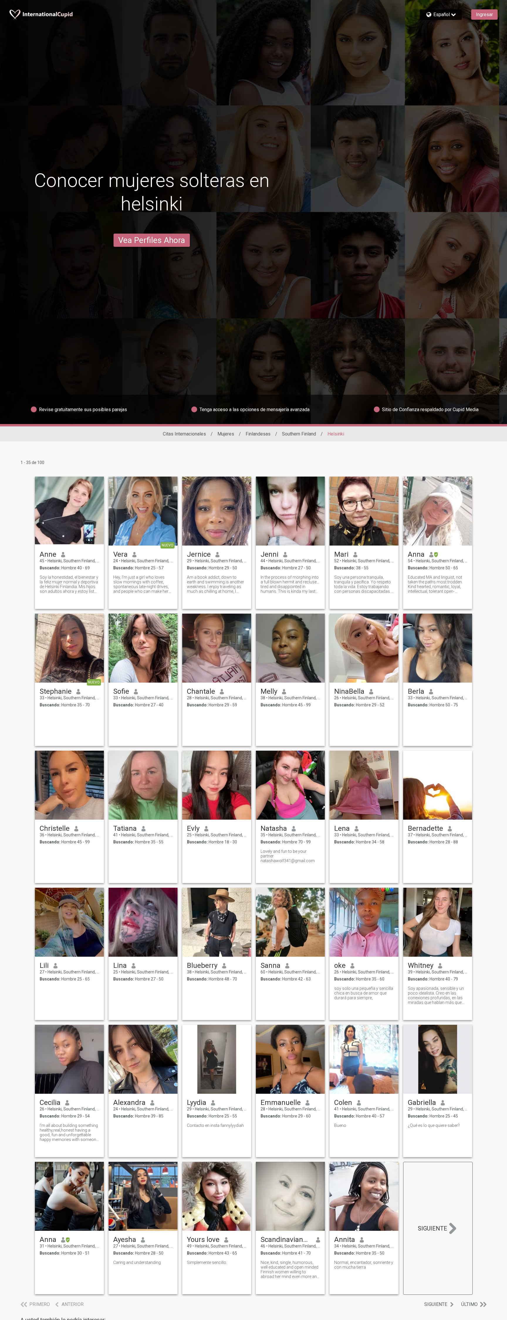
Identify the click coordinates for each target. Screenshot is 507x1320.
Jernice (199, 554)
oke (340, 965)
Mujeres (225, 434)
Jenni (269, 554)
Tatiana (125, 828)
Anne (48, 554)
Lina (120, 965)
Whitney (420, 965)
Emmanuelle (281, 1102)
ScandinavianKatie (286, 1239)
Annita (344, 1239)
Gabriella (422, 1102)
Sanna (270, 965)
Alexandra (129, 1102)
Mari (341, 554)
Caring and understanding (137, 1262)
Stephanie (56, 691)
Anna (416, 554)
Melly (269, 691)
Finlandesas (258, 434)
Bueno (340, 1125)
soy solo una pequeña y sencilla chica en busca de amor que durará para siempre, (363, 993)
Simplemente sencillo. (207, 1262)
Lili (44, 965)
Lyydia (196, 1102)
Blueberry (202, 965)
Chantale (201, 691)
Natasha (274, 828)
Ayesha (124, 1239)
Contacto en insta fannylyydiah (215, 1125)
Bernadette (425, 828)
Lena (342, 828)
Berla (416, 691)
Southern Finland (299, 434)
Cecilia (50, 1102)
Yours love (203, 1239)
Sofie (121, 691)
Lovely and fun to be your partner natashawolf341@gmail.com (288, 856)
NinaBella (349, 691)
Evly (193, 828)
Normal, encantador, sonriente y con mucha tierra (363, 1265)
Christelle (55, 828)
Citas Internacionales (184, 434)
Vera (120, 554)
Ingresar (484, 14)
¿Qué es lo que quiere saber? (434, 1125)
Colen (343, 1102)
